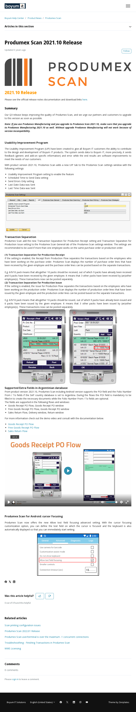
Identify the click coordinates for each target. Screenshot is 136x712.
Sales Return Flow (17, 431)
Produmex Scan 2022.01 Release (22, 631)
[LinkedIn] (14, 582)
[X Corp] (10, 582)
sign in (15, 679)
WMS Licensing (13, 648)
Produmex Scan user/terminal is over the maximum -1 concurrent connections (47, 636)
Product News (35, 18)
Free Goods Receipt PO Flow (23, 427)
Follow (126, 51)
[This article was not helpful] (49, 596)
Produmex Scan (53, 18)
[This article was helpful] (40, 596)
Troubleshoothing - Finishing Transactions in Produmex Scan (37, 642)
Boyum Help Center (14, 18)
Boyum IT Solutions (16, 702)
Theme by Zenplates (118, 702)
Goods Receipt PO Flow (21, 424)
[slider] (52, 502)
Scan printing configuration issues (23, 625)
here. (85, 99)
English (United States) (41, 702)
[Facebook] (6, 582)
